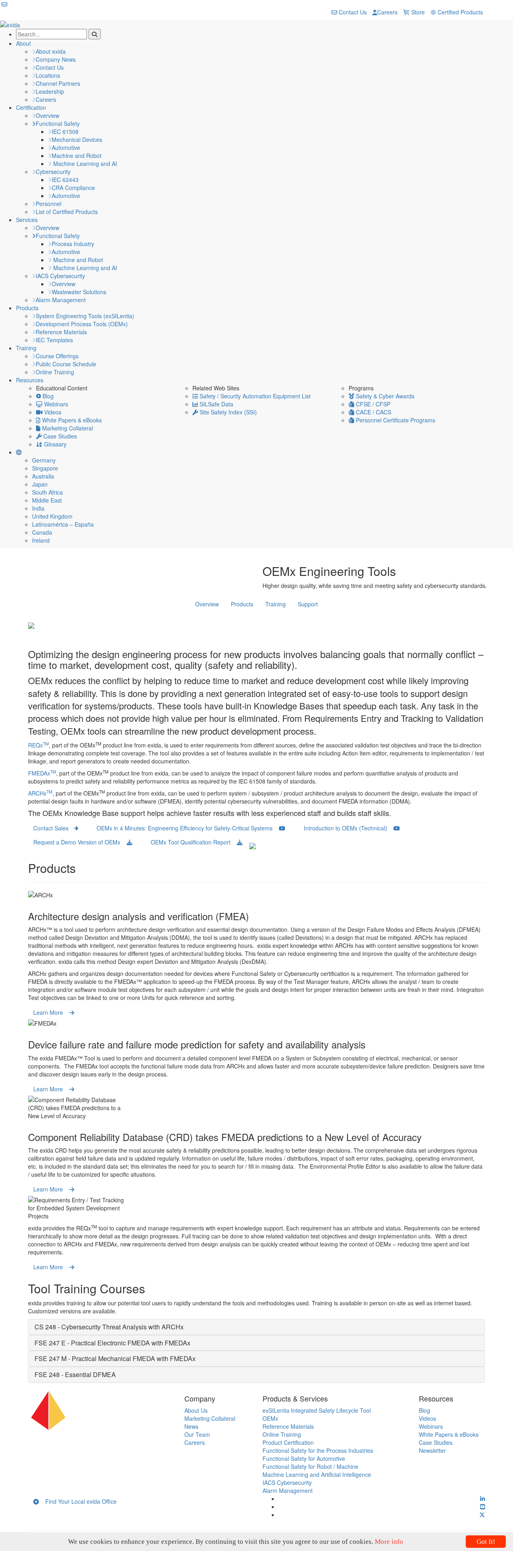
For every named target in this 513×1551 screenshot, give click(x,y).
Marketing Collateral (66, 428)
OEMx (270, 1418)
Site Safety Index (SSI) (227, 412)
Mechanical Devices (77, 139)
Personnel (48, 204)
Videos (51, 412)
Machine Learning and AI (84, 164)
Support (308, 604)
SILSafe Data (215, 404)
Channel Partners (58, 83)
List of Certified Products (67, 212)
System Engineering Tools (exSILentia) (85, 316)
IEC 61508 (65, 131)
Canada (42, 532)
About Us (196, 1410)
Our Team (197, 1434)
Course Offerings (57, 356)
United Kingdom (52, 516)
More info (389, 1541)
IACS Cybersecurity (60, 276)
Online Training (55, 372)
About (23, 43)
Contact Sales (53, 828)
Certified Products (459, 12)
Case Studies (59, 436)
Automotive (66, 147)
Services (27, 220)
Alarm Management (61, 300)
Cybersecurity (53, 172)
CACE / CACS (372, 412)
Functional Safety (58, 123)
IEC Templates (54, 340)
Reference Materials (61, 332)
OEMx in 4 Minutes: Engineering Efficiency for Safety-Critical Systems (188, 828)
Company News (56, 59)
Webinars (55, 404)
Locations (48, 75)
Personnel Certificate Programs (394, 420)
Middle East (47, 500)
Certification (31, 107)
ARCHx (40, 793)
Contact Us (352, 12)
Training (26, 348)
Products (27, 308)
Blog (47, 396)
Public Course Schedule (66, 364)
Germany (44, 460)
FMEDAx (42, 773)
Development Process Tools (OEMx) (82, 324)
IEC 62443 (65, 180)
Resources (29, 380)
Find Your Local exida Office (78, 1501)
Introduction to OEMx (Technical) (349, 828)
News (191, 1426)
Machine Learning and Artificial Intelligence (317, 1474)
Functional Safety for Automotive (304, 1458)
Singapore (45, 468)
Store (417, 12)
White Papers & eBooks (71, 420)
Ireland (41, 540)
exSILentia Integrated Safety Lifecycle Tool (317, 1410)
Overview (47, 115)
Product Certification (288, 1442)
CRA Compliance (73, 188)
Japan (40, 484)
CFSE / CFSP (372, 404)
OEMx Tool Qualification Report (194, 842)
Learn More (51, 1012)
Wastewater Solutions (79, 292)
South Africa (47, 492)
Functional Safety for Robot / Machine (310, 1466)
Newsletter (432, 1450)
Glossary (54, 444)
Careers (387, 12)
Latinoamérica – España (63, 524)
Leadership (50, 91)
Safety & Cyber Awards (384, 396)
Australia (43, 476)
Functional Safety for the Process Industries (318, 1450)
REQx (38, 745)
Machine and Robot (76, 155)
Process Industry (73, 244)
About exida (51, 51)
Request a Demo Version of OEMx (80, 842)
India (38, 508)
